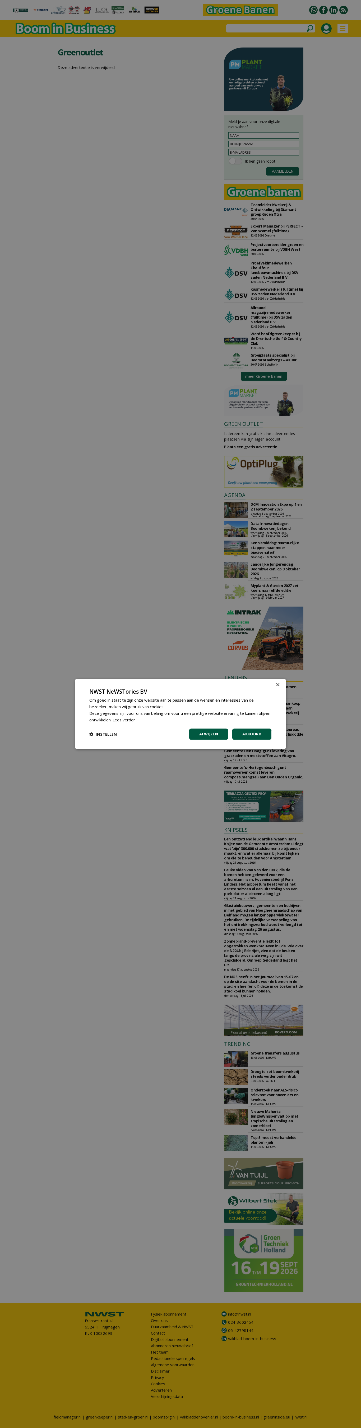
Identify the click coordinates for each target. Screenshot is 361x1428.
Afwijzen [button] (208, 734)
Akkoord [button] (251, 734)
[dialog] (180, 714)
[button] (103, 734)
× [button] (278, 685)
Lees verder (124, 719)
